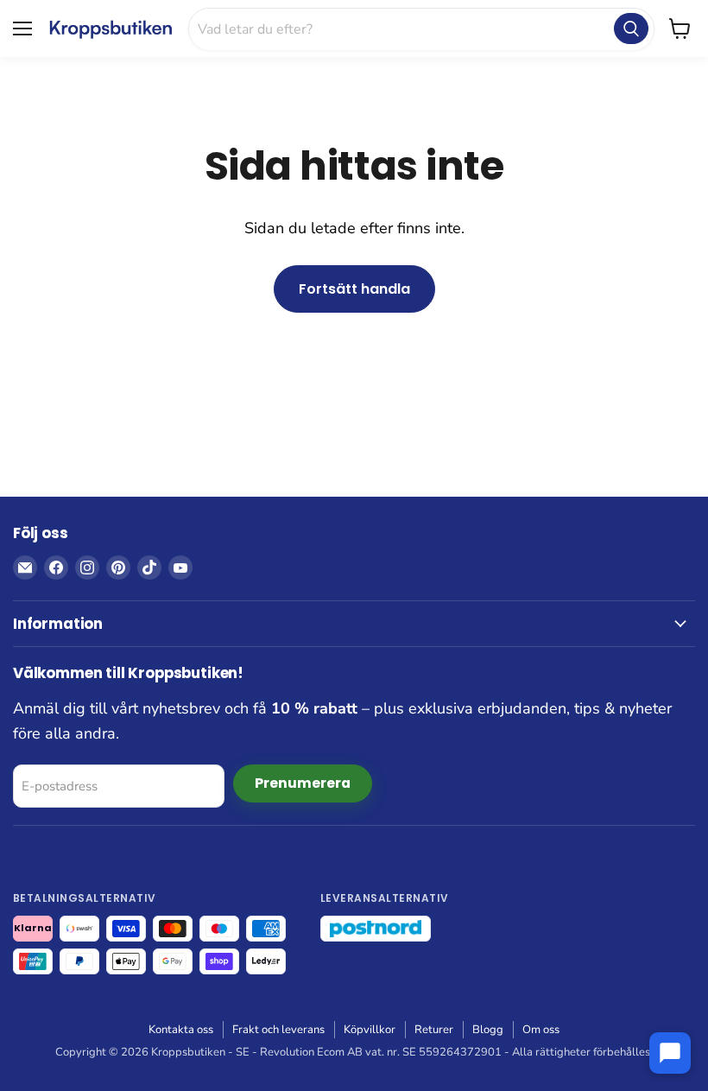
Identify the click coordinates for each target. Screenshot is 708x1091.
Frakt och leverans (278, 1029)
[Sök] (631, 28)
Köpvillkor (369, 1029)
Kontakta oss (181, 1029)
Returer (433, 1029)
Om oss (540, 1029)
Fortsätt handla (354, 289)
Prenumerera (303, 783)
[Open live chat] (670, 1053)
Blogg (487, 1029)
